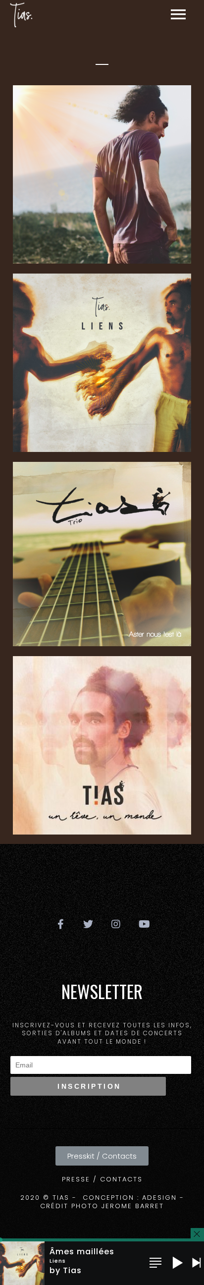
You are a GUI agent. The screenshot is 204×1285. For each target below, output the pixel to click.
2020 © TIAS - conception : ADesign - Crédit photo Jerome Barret (102, 1202)
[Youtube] (143, 924)
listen (152, 230)
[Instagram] (116, 924)
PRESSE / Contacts (102, 1179)
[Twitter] (88, 924)
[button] (102, 1156)
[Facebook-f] (60, 924)
